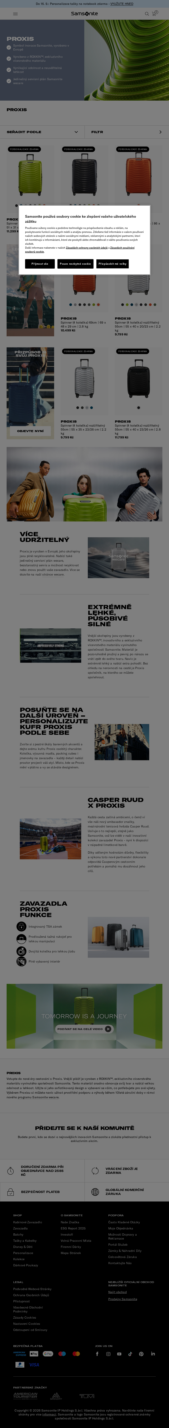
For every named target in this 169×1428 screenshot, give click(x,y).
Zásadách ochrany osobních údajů (87, 247)
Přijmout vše (39, 263)
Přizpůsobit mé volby (113, 263)
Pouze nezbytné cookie (75, 263)
